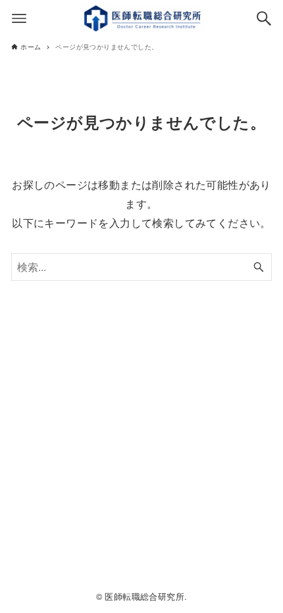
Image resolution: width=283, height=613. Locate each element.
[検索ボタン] (264, 18)
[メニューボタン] (19, 18)
